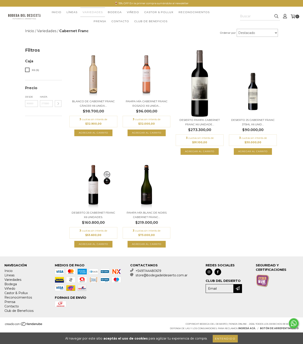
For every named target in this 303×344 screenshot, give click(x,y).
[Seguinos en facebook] (217, 272)
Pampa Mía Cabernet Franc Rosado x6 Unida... (146, 103)
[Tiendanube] (23, 325)
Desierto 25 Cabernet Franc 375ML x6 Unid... (253, 122)
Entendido (225, 338)
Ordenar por (228, 32)
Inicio (56, 12)
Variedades (93, 12)
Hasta (43, 96)
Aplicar (58, 103)
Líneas (72, 12)
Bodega (115, 12)
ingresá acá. (247, 328)
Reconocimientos (194, 12)
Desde (29, 96)
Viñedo (133, 12)
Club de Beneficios (150, 21)
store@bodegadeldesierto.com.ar (161, 275)
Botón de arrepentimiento (279, 328)
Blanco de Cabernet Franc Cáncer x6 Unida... (93, 103)
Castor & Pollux (158, 12)
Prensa (100, 21)
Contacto (120, 21)
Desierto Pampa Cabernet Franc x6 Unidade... (199, 122)
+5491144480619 (148, 271)
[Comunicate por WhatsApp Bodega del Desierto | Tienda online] (294, 323)
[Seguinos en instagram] (209, 272)
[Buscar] (276, 16)
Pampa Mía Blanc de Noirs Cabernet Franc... (147, 215)
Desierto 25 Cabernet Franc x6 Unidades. (93, 215)
